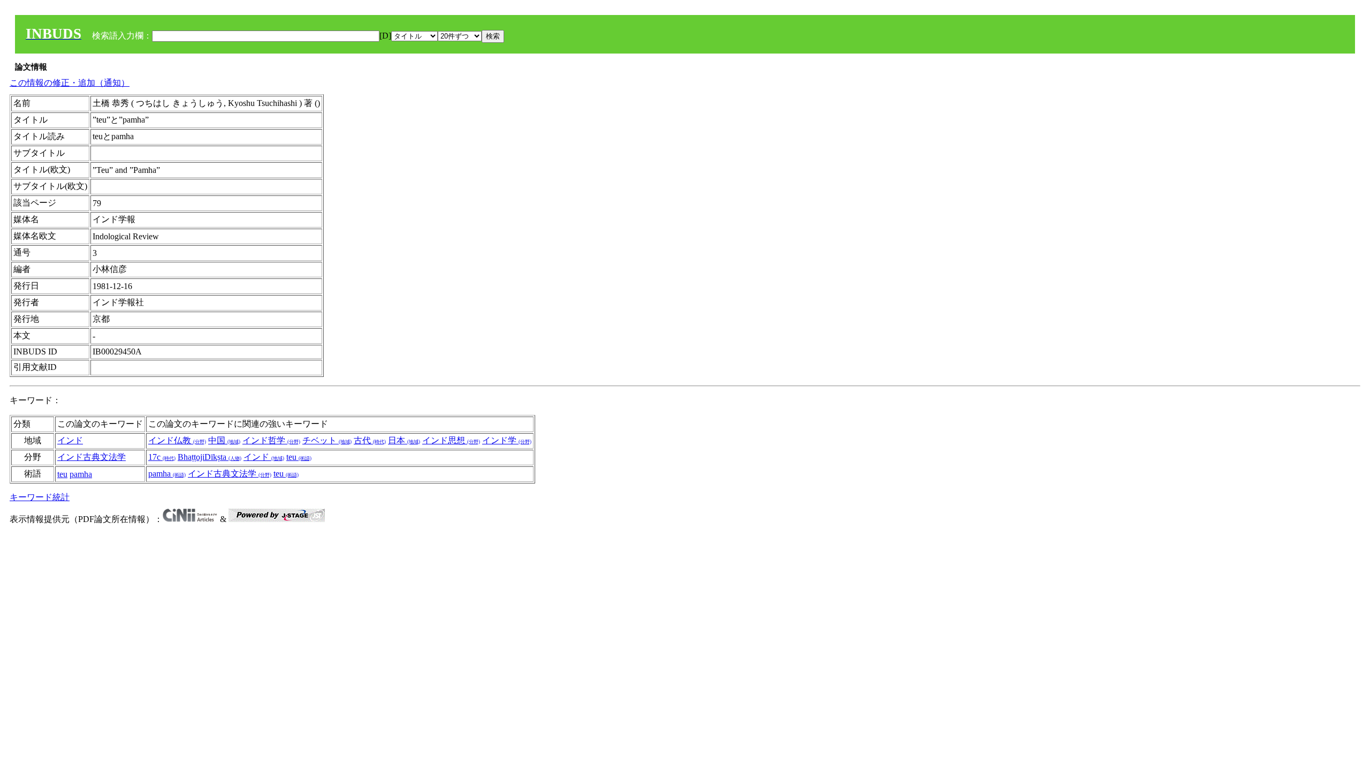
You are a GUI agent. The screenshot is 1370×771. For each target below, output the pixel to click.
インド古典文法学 (91, 457)
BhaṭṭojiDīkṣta (209, 457)
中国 (224, 440)
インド (70, 440)
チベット (327, 440)
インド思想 (451, 440)
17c (162, 457)
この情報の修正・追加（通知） (70, 82)
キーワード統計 (40, 497)
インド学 (506, 440)
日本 (404, 440)
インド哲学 (271, 440)
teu (298, 457)
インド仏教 (177, 440)
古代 (370, 440)
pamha (81, 474)
